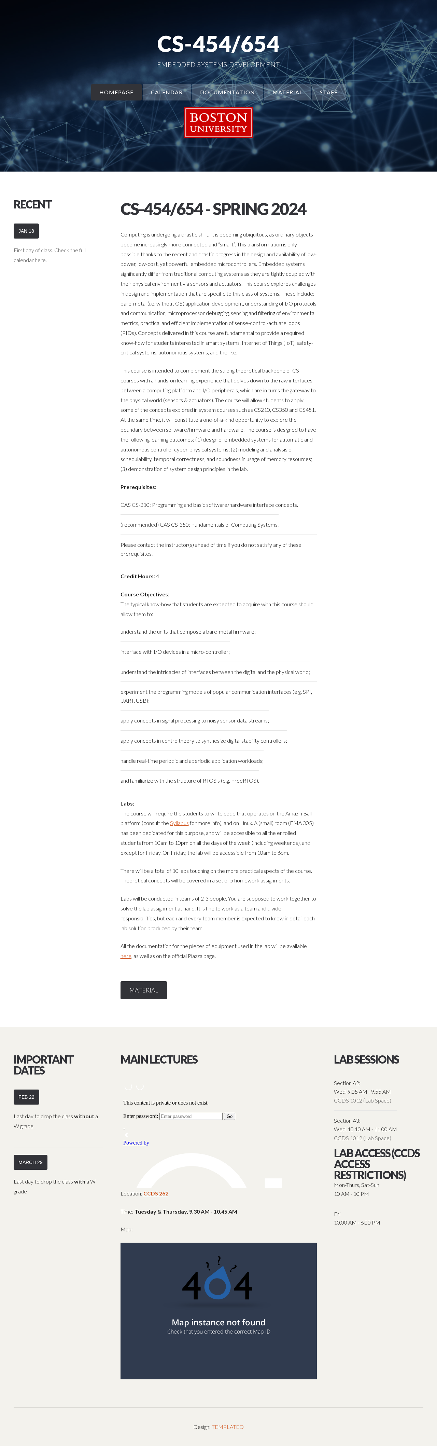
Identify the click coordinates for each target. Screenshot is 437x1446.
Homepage (116, 92)
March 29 (30, 1162)
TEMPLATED (228, 1426)
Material (287, 92)
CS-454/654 (218, 44)
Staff (329, 92)
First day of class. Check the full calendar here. (50, 255)
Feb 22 (26, 1097)
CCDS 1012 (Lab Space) (362, 1100)
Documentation (227, 92)
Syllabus (179, 823)
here (126, 955)
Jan (26, 231)
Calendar (167, 92)
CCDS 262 (155, 1193)
